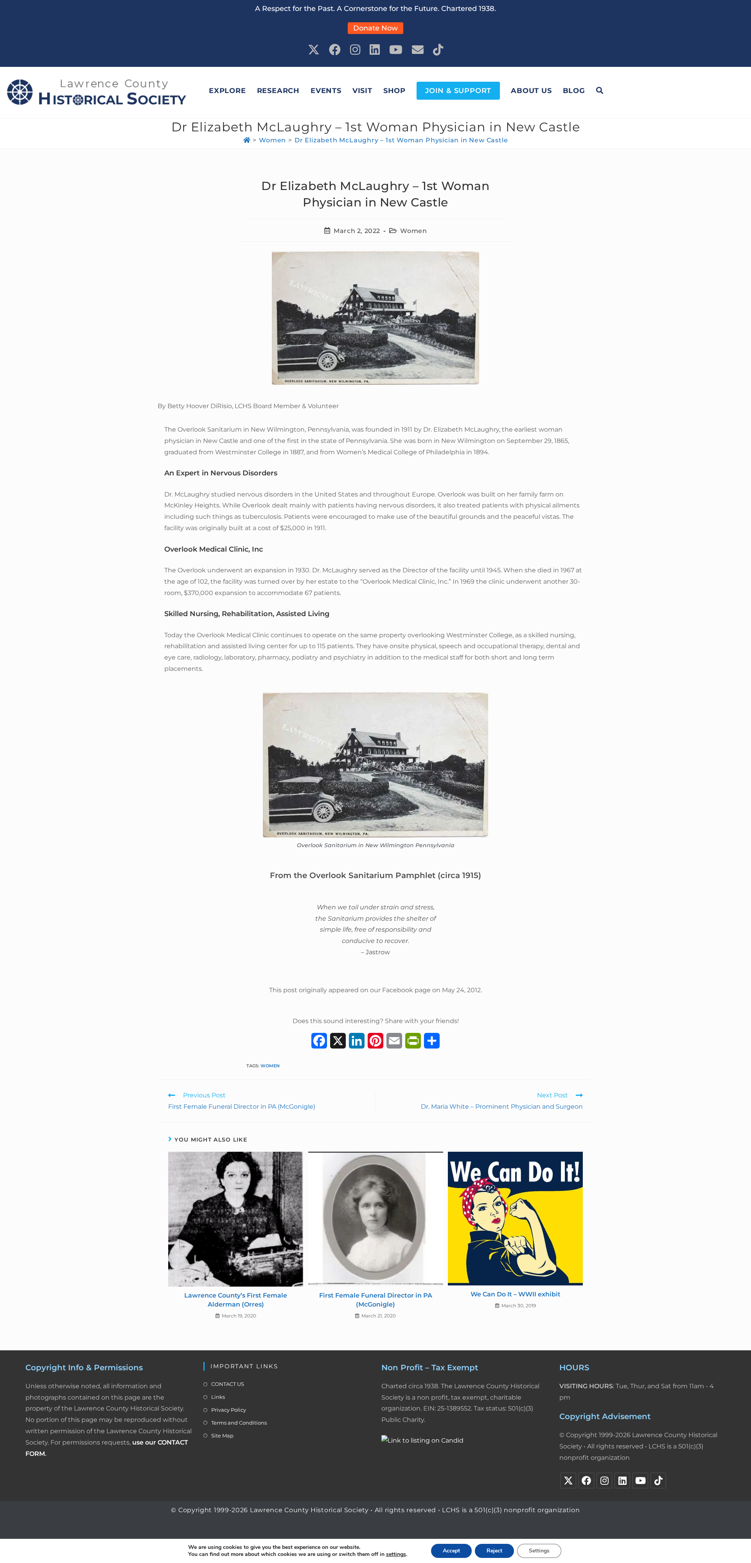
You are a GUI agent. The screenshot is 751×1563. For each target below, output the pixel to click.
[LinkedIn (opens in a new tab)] (374, 50)
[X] (568, 1480)
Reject (494, 1550)
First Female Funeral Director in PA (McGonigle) (375, 1300)
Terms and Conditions (239, 1423)
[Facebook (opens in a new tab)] (334, 50)
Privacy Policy (228, 1410)
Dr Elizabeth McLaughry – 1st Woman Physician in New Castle (401, 140)
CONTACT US (227, 1384)
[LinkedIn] (622, 1480)
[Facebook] (586, 1480)
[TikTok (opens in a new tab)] (438, 50)
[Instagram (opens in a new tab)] (355, 50)
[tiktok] (658, 1480)
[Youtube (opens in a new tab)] (395, 50)
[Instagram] (604, 1480)
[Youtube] (640, 1480)
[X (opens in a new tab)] (313, 50)
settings (396, 1554)
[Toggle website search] (600, 90)
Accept (451, 1550)
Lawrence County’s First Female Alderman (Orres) (235, 1300)
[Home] (247, 140)
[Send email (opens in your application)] (417, 50)
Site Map (222, 1435)
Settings (539, 1550)
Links (218, 1397)
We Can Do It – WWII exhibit (516, 1294)
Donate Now (375, 28)
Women (413, 231)
